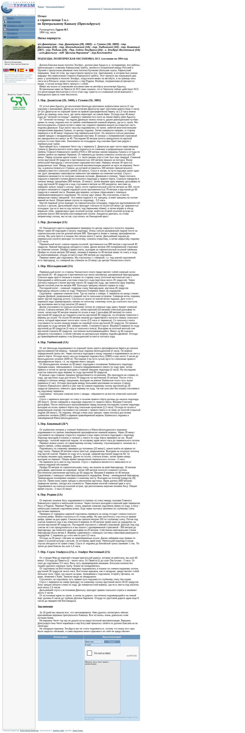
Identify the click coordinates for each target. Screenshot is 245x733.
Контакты (12, 33)
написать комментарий (113, 9)
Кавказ (41, 7)
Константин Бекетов (29, 730)
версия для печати (132, 9)
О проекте (12, 37)
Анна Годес (78, 730)
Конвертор (12, 29)
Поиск (10, 18)
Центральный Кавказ (55, 7)
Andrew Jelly (58, 730)
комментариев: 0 (95, 9)
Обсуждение (14, 22)
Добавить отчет (15, 25)
